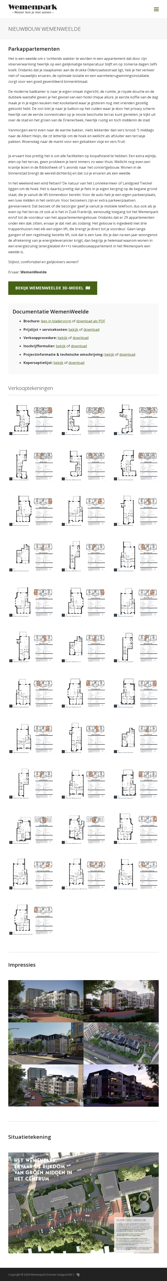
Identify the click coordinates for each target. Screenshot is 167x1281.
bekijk (73, 329)
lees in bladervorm (56, 321)
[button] (156, 9)
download (91, 329)
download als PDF (90, 321)
